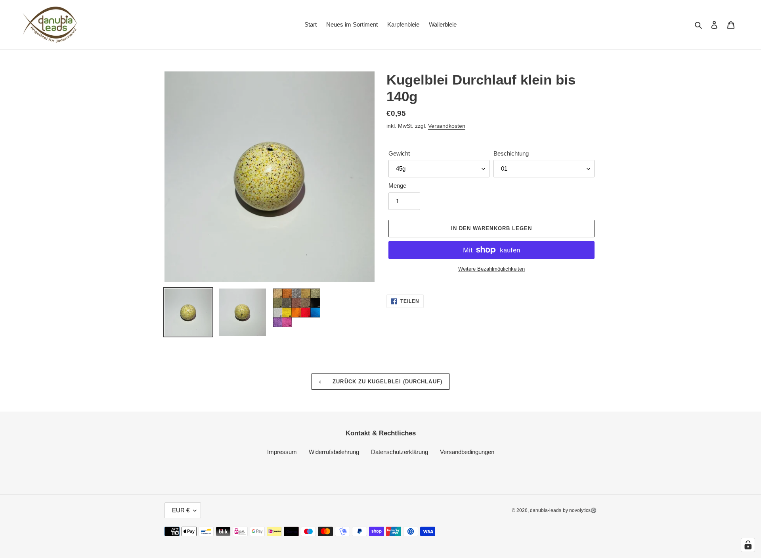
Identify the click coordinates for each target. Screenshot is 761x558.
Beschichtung (511, 153)
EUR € (180, 510)
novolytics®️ (583, 510)
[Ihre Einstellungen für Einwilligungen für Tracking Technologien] (748, 545)
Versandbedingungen (467, 451)
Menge (397, 185)
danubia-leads (545, 510)
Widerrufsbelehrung (334, 451)
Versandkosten (446, 126)
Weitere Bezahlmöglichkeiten (491, 269)
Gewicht (399, 153)
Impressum (282, 451)
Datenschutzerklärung (399, 451)
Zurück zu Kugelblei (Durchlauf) (386, 382)
